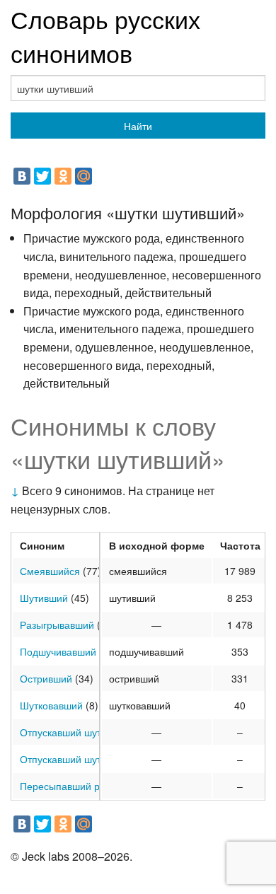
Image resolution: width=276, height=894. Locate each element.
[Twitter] (42, 176)
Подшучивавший (58, 651)
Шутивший (44, 598)
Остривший (46, 678)
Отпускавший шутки (65, 732)
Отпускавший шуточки (71, 759)
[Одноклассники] (62, 176)
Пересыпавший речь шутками (89, 786)
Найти (138, 126)
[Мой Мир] (83, 176)
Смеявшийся (50, 571)
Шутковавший (51, 705)
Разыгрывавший (57, 624)
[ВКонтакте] (21, 176)
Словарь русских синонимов (105, 35)
